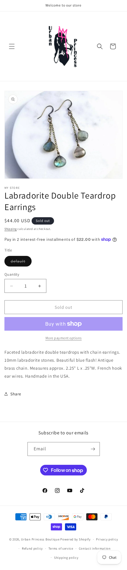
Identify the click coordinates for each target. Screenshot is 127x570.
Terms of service (60, 548)
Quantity (11, 274)
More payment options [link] (63, 338)
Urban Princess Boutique (40, 539)
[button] (11, 46)
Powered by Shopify (75, 539)
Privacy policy (107, 539)
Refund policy (32, 548)
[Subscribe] (93, 449)
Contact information (95, 548)
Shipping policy (66, 558)
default (21, 262)
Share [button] (15, 394)
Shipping (10, 229)
